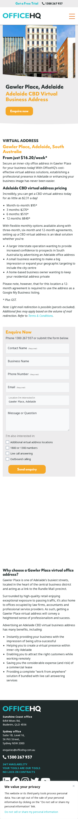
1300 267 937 (53, 3)
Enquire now (19, 111)
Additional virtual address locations (31, 442)
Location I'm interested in (22, 397)
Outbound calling (20, 459)
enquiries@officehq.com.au (19, 750)
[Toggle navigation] (72, 16)
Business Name (18, 361)
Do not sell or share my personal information (31, 812)
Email (16, 387)
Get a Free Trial (26, 3)
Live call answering (21, 454)
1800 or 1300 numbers (24, 448)
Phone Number (23, 374)
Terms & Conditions (40, 316)
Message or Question (22, 413)
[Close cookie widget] (74, 786)
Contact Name (22, 348)
